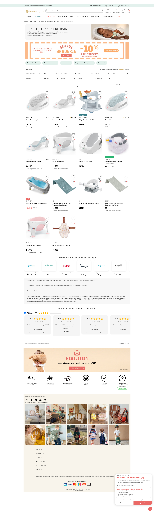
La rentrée (37, 16)
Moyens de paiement (55, 476)
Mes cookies (84, 478)
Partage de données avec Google (126, 491)
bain (86, 300)
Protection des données (100, 476)
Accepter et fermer (142, 503)
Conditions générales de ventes (74, 478)
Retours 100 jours (111, 5)
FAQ (83, 476)
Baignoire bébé (66, 63)
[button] (150, 509)
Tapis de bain (102, 63)
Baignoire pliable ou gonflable (84, 63)
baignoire (43, 300)
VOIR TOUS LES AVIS (123, 344)
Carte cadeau (39, 476)
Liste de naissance (82, 16)
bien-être (74, 285)
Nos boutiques (108, 16)
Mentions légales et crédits (111, 476)
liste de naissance (60, 291)
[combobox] (122, 84)
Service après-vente (77, 476)
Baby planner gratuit (97, 5)
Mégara (81, 490)
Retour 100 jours (46, 476)
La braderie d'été (49, 16)
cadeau (42, 291)
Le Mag (118, 16)
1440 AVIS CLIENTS (55, 313)
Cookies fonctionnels (123, 492)
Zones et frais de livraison (66, 476)
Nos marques (95, 16)
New (71, 16)
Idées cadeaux (62, 16)
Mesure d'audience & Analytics (125, 494)
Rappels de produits (89, 476)
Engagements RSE (124, 5)
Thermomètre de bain (50, 63)
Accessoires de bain (33, 63)
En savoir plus (124, 503)
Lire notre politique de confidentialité (125, 485)
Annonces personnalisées (124, 495)
